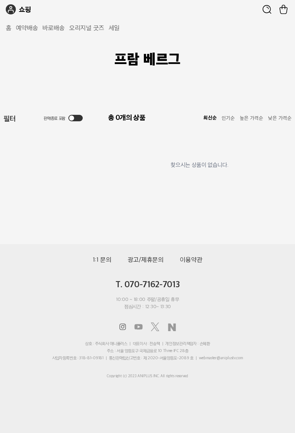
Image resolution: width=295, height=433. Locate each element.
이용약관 (191, 259)
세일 (114, 28)
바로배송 (53, 28)
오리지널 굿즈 (86, 28)
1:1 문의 (102, 259)
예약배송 (27, 28)
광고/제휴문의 (146, 259)
